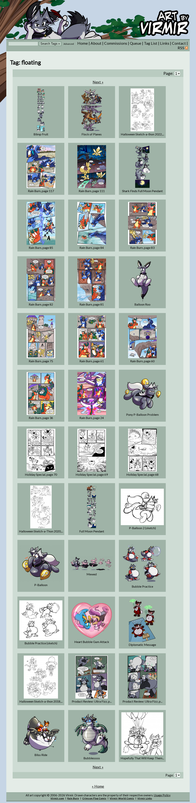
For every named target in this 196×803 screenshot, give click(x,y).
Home (82, 43)
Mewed (92, 574)
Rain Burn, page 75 (41, 361)
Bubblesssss (91, 758)
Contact (179, 43)
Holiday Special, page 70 (41, 474)
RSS (181, 47)
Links (164, 43)
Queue (135, 43)
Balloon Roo (142, 304)
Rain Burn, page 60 (142, 361)
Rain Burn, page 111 (92, 191)
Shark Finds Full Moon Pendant (142, 191)
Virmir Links (144, 798)
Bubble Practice (142, 586)
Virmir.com (57, 798)
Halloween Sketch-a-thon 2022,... (142, 134)
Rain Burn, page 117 (41, 191)
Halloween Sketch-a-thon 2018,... (41, 701)
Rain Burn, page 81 (91, 304)
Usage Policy (162, 795)
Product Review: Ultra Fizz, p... (92, 701)
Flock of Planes (92, 134)
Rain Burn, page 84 (91, 247)
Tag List (150, 43)
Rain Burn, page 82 (41, 304)
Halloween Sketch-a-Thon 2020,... (41, 531)
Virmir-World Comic (122, 798)
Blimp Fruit (40, 134)
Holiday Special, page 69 (92, 474)
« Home (98, 786)
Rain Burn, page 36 (41, 418)
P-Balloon (40, 585)
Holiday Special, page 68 (142, 474)
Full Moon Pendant (91, 531)
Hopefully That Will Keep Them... (142, 758)
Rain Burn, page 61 (91, 361)
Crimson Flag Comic (94, 798)
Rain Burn (73, 798)
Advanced (69, 43)
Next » (98, 82)
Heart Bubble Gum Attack (91, 642)
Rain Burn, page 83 (142, 247)
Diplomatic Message (142, 644)
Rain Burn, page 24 (91, 418)
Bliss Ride (40, 755)
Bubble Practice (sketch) (40, 643)
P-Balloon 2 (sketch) (142, 528)
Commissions (115, 43)
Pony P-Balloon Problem (142, 414)
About (96, 43)
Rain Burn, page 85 (41, 247)
